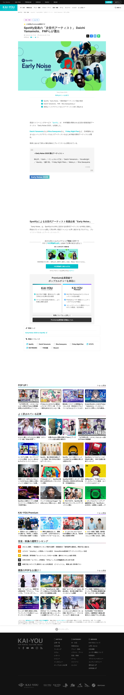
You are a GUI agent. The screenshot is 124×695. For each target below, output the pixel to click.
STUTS (91, 344)
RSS (41, 648)
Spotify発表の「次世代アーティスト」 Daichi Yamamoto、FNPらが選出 (54, 29)
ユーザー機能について (96, 652)
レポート (57, 655)
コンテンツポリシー (61, 620)
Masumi (56, 348)
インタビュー (58, 662)
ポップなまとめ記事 (60, 665)
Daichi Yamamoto (36, 131)
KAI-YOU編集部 (44, 620)
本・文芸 (74, 643)
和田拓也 (26, 37)
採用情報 (91, 668)
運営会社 (91, 665)
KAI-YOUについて (94, 643)
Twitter (19, 648)
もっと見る (81, 7)
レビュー (57, 659)
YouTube (27, 648)
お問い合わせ (93, 646)
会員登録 (108, 2)
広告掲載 (91, 649)
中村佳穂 (45, 348)
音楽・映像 (26, 12)
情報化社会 (75, 646)
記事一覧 (57, 643)
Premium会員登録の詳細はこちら (62, 320)
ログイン (117, 2)
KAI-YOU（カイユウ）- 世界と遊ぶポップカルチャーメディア (9, 7)
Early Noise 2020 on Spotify (35, 333)
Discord (32, 648)
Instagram (37, 648)
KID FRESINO (32, 348)
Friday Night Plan (72, 131)
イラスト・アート (77, 652)
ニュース (33, 12)
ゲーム (73, 659)
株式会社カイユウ (30, 620)
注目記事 (57, 646)
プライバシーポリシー (96, 659)
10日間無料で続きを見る (62, 266)
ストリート (75, 662)
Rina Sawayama (54, 131)
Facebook (23, 648)
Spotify (55, 123)
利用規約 (91, 655)
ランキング (57, 649)
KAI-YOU (20, 12)
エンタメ (74, 665)
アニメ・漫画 (75, 649)
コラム (56, 652)
